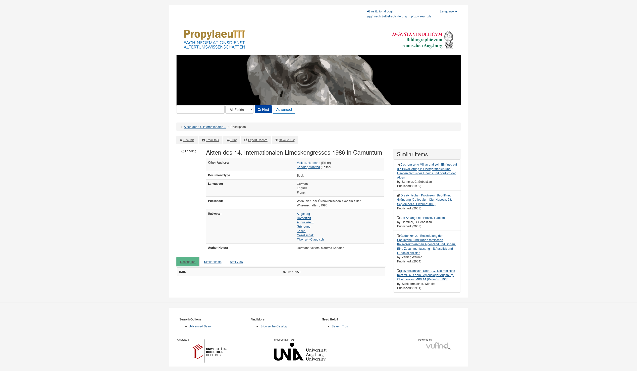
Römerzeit (304, 218)
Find (265, 109)
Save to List (287, 140)
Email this (212, 140)
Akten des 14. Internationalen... (205, 126)
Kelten (301, 231)
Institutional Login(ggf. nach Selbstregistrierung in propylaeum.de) (399, 13)
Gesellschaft (305, 235)
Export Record (257, 140)
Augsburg (303, 213)
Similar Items (212, 261)
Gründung (304, 226)
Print (233, 140)
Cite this (188, 140)
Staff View (236, 261)
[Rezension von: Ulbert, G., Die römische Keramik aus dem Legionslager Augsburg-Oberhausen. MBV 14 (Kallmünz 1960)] (426, 274)
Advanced (284, 109)
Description (188, 261)
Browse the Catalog (274, 326)
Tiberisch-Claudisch (310, 239)
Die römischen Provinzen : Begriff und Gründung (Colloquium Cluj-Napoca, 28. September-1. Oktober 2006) (424, 199)
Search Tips (340, 326)
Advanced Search (201, 326)
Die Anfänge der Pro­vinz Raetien (422, 217)
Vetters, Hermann (308, 162)
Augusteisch (305, 222)
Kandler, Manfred (308, 167)
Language (447, 11)
